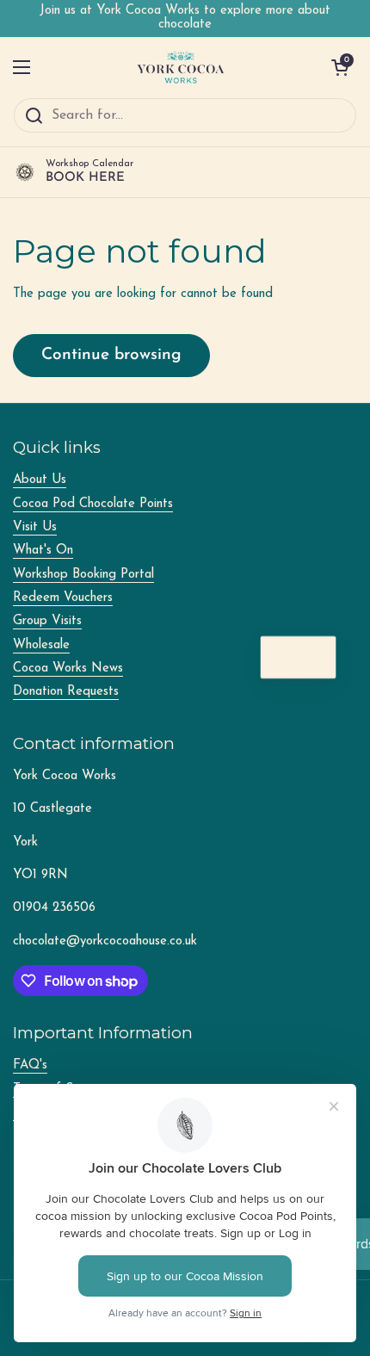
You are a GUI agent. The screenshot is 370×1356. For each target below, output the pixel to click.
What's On (43, 550)
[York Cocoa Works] (180, 67)
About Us (39, 480)
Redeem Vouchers (63, 597)
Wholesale (41, 645)
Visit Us (35, 527)
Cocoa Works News (68, 668)
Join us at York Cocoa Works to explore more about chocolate (185, 17)
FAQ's (30, 1065)
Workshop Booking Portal (83, 574)
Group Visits (47, 621)
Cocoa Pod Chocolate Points (93, 504)
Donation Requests (66, 691)
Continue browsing (111, 355)
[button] (340, 67)
